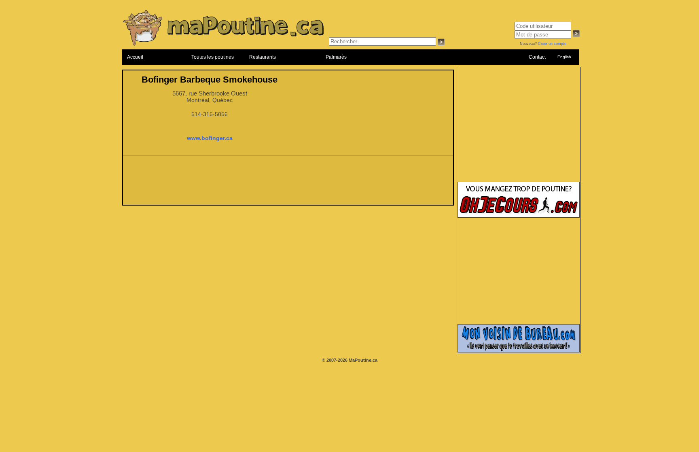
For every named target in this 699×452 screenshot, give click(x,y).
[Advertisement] (288, 182)
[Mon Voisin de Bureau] (519, 350)
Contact (537, 57)
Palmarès (336, 57)
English (564, 57)
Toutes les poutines (212, 57)
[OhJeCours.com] (519, 216)
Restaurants (262, 57)
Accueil (135, 57)
